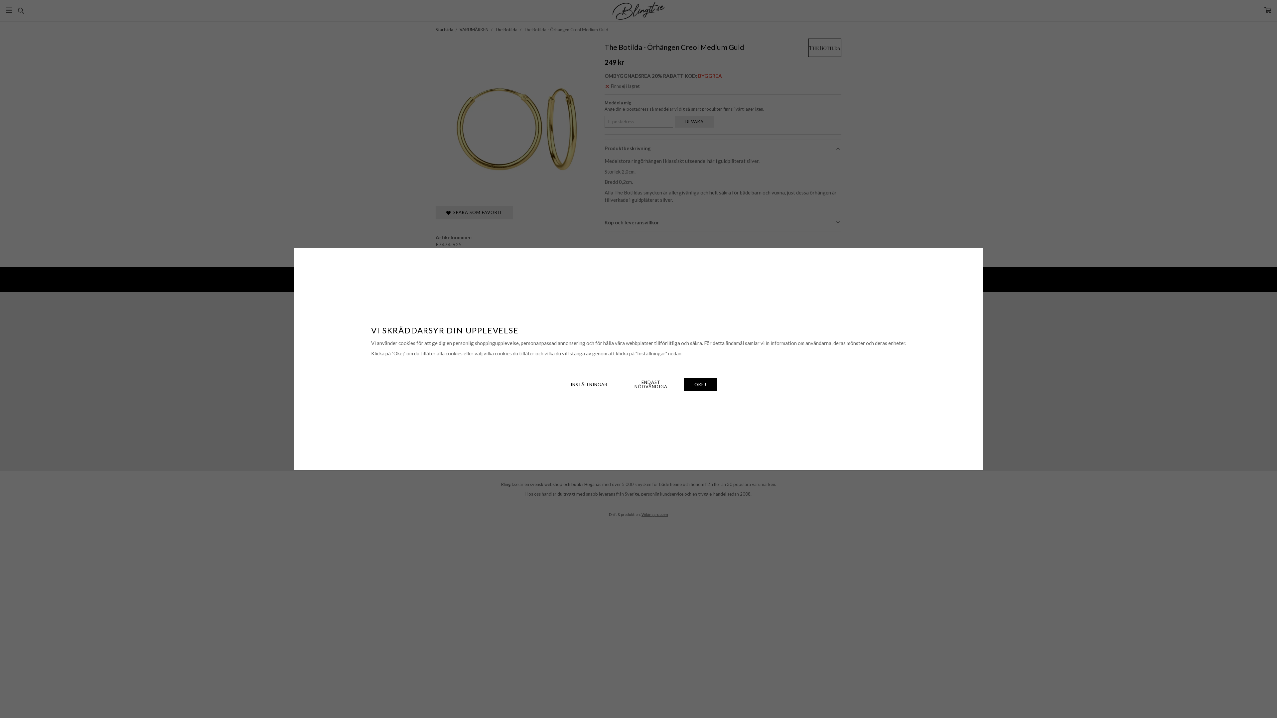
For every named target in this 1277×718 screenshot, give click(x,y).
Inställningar (589, 384)
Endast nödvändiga (651, 384)
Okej (700, 384)
